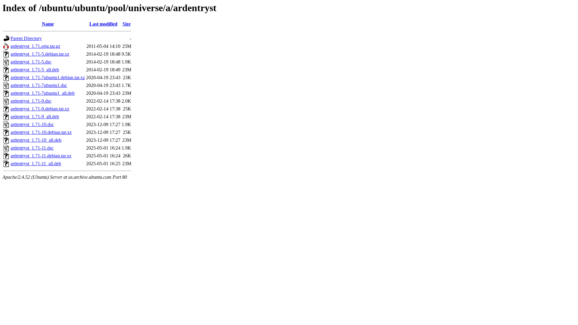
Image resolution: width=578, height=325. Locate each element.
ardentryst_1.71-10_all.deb (36, 140)
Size (127, 23)
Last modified (103, 23)
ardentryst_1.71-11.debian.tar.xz (41, 155)
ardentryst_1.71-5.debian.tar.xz (40, 54)
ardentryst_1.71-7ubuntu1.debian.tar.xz (48, 77)
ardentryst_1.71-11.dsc (32, 147)
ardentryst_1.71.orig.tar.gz (35, 46)
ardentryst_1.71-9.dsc (31, 101)
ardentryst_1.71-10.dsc (32, 124)
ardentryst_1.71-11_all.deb (36, 163)
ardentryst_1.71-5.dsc (31, 61)
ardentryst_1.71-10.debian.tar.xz (41, 132)
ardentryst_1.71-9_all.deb (35, 116)
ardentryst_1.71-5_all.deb (35, 69)
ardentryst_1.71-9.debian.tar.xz (40, 108)
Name (48, 23)
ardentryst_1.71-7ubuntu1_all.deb (43, 93)
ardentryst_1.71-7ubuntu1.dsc (39, 85)
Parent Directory (26, 38)
